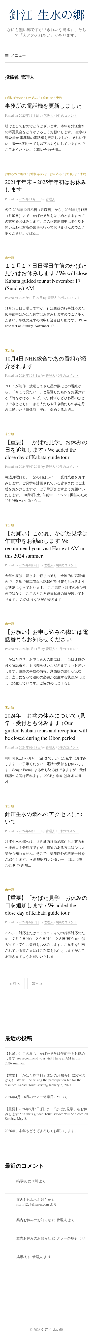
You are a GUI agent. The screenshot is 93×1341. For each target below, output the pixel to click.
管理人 (62, 1219)
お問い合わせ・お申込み (21, 98)
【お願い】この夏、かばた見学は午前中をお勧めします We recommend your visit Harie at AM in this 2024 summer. (46, 544)
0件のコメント (66, 115)
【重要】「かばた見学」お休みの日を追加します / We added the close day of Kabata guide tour (46, 449)
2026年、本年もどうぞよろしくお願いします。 (41, 1130)
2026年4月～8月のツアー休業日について (36, 1096)
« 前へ (15, 983)
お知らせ (47, 98)
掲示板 (21, 1181)
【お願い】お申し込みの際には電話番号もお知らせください (46, 635)
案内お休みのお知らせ (33, 1199)
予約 (59, 98)
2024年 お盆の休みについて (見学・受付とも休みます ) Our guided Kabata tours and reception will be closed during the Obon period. (46, 727)
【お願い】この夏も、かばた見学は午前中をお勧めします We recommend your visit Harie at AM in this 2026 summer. (45, 1058)
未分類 (9, 257)
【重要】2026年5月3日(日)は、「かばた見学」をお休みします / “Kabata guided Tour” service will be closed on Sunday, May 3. (46, 1114)
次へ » (37, 983)
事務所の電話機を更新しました (43, 105)
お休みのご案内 (15, 174)
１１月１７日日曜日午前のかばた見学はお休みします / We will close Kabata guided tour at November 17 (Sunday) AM (46, 277)
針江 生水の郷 (52, 1329)
